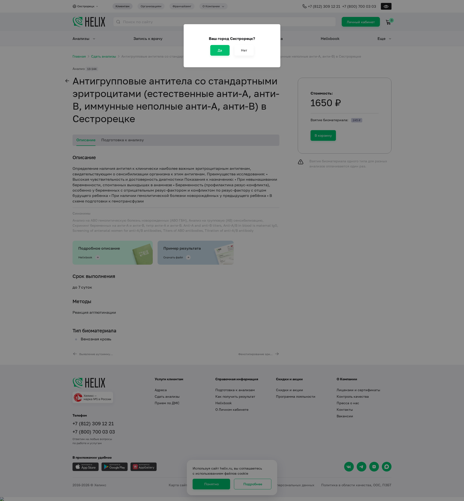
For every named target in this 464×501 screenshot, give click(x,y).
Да (220, 50)
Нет (244, 50)
